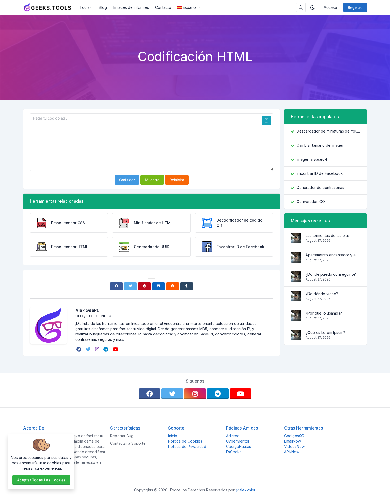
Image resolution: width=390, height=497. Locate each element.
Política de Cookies (185, 441)
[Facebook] (116, 286)
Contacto (163, 7)
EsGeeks (233, 451)
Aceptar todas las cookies (41, 480)
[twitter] (89, 349)
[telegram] (106, 349)
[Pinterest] (144, 286)
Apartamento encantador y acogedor (333, 255)
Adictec (232, 436)
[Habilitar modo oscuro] (312, 7)
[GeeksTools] (49, 7)
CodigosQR (294, 436)
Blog (103, 7)
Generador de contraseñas (320, 187)
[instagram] (97, 349)
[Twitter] (130, 286)
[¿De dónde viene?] (296, 298)
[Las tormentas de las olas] (296, 240)
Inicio (172, 436)
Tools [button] (84, 7)
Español (190, 7)
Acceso (330, 7)
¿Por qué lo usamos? (324, 313)
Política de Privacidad (187, 446)
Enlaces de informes (131, 7)
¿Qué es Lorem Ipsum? (325, 332)
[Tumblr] (186, 286)
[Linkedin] (158, 286)
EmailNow (292, 441)
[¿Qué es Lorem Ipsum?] (296, 337)
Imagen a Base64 (312, 159)
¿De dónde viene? (322, 293)
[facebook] (79, 349)
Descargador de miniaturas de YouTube (328, 131)
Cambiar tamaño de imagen (320, 145)
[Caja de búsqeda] (301, 7)
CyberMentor (237, 441)
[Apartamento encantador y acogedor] (296, 260)
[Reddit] (172, 286)
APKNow (291, 451)
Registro (355, 7)
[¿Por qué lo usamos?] (296, 318)
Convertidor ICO (311, 201)
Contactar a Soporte (128, 443)
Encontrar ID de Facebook (320, 173)
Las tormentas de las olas (328, 235)
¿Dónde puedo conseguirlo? (331, 274)
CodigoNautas (238, 446)
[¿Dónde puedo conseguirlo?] (296, 279)
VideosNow (294, 446)
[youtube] (115, 349)
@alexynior (245, 490)
